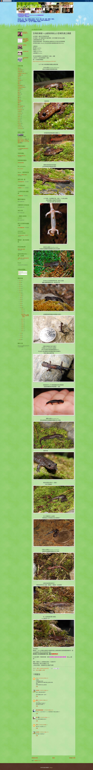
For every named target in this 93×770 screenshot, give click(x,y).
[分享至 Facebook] (57, 668)
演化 (18, 99)
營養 (18, 104)
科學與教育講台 (21, 162)
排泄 (18, 90)
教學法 (19, 94)
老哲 (37, 717)
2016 (20, 282)
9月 (21, 297)
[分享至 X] (56, 668)
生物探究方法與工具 (22, 73)
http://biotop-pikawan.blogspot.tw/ (21, 138)
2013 (20, 288)
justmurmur (20, 113)
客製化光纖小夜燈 (21, 249)
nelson (37, 678)
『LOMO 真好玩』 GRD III (23, 235)
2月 (21, 335)
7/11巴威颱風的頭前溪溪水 (23, 148)
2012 (20, 290)
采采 (37, 724)
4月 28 (22, 309)
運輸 (18, 97)
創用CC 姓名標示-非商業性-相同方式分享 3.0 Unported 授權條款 (23, 141)
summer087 (20, 126)
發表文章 (21, 271)
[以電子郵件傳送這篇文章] (53, 668)
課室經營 (19, 101)
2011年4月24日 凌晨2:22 (42, 724)
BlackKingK (20, 109)
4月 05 (22, 326)
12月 (21, 293)
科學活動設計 (20, 85)
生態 (18, 78)
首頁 (53, 758)
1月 (21, 337)
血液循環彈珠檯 (25, 58)
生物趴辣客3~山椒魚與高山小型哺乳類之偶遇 (25, 315)
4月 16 (22, 321)
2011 (20, 292)
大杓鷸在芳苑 (25, 51)
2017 (20, 280)
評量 (18, 95)
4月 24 (22, 311)
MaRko (19, 116)
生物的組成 (20, 70)
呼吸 (18, 83)
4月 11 (22, 323)
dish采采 (19, 111)
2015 (20, 284)
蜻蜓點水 (25, 45)
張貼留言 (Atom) (37, 760)
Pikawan (19, 123)
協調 (18, 82)
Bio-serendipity (20, 168)
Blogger (51, 767)
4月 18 (22, 313)
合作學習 (19, 80)
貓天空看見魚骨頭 (39, 710)
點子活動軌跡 (20, 106)
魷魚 (37, 700)
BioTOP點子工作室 (33, 6)
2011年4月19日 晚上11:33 (44, 717)
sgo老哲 (43, 670)
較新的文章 (35, 758)
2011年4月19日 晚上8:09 (43, 678)
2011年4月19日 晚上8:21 (43, 690)
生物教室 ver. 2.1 (21, 187)
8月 (21, 299)
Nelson (19, 118)
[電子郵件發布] (51, 668)
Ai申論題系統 (20, 195)
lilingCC (19, 114)
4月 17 (22, 319)
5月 (21, 305)
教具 (18, 92)
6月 (21, 303)
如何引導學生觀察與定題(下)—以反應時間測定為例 (26, 40)
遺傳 (18, 102)
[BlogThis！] (55, 668)
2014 (20, 286)
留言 (20, 274)
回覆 (37, 686)
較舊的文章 (72, 758)
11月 (21, 295)
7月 (21, 301)
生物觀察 (40, 670)
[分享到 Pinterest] (58, 668)
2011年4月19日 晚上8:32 (42, 700)
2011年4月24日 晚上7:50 (43, 732)
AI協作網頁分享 (21, 181)
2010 (20, 339)
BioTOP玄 (19, 107)
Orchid (19, 119)
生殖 (18, 76)
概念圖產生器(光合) (21, 155)
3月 (21, 333)
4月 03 (22, 328)
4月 (21, 307)
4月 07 (22, 324)
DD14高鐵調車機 (21, 227)
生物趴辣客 (20, 71)
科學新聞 (19, 88)
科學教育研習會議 (21, 87)
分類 (37, 670)
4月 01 (22, 330)
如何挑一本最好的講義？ (22, 174)
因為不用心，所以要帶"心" (25, 33)
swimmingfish (20, 128)
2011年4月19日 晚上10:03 (48, 710)
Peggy (19, 121)
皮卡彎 (37, 690)
